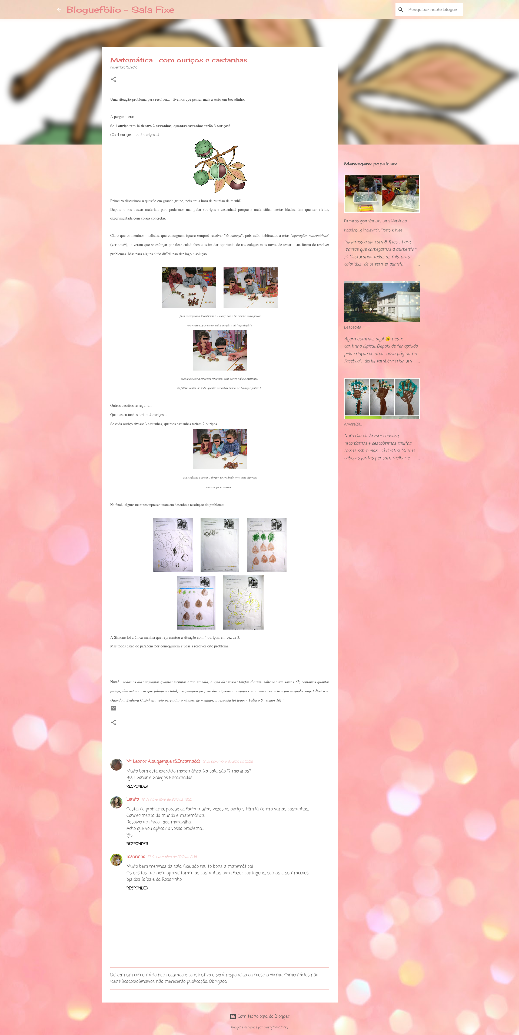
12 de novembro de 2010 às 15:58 (227, 761)
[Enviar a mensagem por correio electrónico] (113, 710)
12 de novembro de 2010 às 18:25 (166, 799)
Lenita (133, 799)
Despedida (352, 327)
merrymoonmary (276, 1027)
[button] (113, 80)
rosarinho (136, 857)
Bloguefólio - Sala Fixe (120, 9)
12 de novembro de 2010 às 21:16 (172, 857)
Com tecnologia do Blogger (263, 1016)
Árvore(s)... (353, 424)
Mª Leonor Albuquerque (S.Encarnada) (163, 761)
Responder (137, 787)
